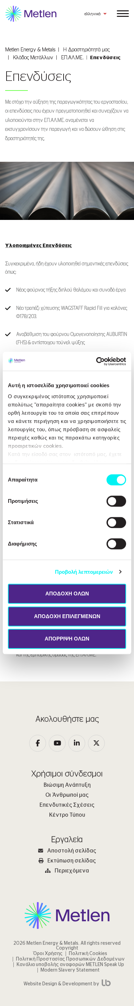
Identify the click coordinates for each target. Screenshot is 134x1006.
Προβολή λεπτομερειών (84, 572)
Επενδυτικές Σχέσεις (67, 805)
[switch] (116, 501)
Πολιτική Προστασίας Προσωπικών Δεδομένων (70, 959)
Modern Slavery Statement (70, 970)
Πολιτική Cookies (88, 953)
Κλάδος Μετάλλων (33, 57)
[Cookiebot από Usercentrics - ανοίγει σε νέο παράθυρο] (96, 361)
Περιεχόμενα (72, 870)
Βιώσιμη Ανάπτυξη (67, 785)
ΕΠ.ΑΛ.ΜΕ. (72, 57)
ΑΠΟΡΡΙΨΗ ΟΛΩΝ (67, 639)
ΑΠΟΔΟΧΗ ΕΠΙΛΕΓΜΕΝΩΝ (67, 616)
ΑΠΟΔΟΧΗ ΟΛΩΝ (67, 593)
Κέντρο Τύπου (67, 815)
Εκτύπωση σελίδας (71, 861)
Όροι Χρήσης (48, 953)
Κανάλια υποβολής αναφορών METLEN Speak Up (70, 964)
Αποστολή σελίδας (71, 851)
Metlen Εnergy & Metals (30, 49)
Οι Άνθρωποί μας (67, 795)
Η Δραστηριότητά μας (86, 49)
